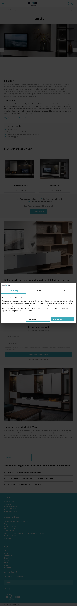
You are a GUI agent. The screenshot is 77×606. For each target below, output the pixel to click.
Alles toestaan (57, 319)
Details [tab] (38, 291)
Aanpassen (32, 319)
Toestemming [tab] (13, 291)
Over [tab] (63, 291)
